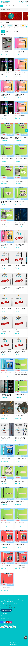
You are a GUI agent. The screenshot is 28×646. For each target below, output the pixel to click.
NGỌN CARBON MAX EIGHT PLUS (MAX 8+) (6, 395)
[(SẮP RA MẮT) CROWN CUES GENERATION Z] (7, 300)
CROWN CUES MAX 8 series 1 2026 (20, 73)
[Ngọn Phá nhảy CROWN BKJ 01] (7, 193)
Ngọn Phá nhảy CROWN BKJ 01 (6, 202)
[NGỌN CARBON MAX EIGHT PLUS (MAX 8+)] (7, 386)
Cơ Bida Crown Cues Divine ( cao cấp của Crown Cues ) (5, 438)
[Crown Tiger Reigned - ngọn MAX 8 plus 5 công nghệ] (21, 43)
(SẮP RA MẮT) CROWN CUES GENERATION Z (6, 309)
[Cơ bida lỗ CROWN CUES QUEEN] (21, 450)
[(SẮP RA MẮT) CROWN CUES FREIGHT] (21, 236)
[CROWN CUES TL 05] (7, 514)
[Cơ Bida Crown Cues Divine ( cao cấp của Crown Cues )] (7, 429)
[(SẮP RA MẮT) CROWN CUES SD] (7, 343)
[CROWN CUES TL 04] (21, 514)
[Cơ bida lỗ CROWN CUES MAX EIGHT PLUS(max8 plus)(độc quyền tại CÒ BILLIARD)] (21, 364)
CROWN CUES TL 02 (19, 544)
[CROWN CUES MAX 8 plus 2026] (21, 107)
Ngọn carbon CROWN (6, 587)
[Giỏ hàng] (26, 2)
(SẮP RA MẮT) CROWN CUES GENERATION (20, 309)
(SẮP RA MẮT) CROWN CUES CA (20, 330)
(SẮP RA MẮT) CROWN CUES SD (6, 352)
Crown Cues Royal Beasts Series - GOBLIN (21, 159)
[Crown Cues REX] (21, 407)
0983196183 (8, 605)
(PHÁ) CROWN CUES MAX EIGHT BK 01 (7, 502)
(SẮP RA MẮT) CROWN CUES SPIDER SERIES (6, 330)
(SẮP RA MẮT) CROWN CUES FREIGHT (20, 245)
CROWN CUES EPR (5, 458)
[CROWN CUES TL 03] (7, 536)
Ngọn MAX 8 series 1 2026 (5, 73)
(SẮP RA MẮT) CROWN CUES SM (20, 352)
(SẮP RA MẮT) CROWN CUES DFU (6, 288)
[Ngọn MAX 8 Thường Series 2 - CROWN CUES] (21, 172)
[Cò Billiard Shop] (5, 2)
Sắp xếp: (9, 31)
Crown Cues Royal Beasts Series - (21, 138)
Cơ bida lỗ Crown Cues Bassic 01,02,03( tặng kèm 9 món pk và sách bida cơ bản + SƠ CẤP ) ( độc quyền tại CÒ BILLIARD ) (20, 566)
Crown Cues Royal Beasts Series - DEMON (7, 180)
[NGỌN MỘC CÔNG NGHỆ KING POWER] (7, 472)
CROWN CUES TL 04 (20, 522)
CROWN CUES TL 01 (5, 565)
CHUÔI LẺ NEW (4, 51)
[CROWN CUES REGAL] (7, 364)
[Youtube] (7, 622)
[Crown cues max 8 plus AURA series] (7, 236)
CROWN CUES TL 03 (6, 544)
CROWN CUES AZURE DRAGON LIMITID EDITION (20, 223)
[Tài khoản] (23, 2)
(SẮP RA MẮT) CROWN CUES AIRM (6, 266)
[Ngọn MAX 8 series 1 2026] (7, 64)
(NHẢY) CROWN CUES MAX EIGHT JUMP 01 (20, 480)
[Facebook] (1, 622)
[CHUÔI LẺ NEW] (7, 43)
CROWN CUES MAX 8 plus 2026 (20, 116)
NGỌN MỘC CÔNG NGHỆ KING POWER (7, 480)
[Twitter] (4, 622)
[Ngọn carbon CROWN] (7, 579)
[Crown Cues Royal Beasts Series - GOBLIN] (21, 150)
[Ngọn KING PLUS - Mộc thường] (21, 193)
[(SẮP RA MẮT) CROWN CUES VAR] (21, 257)
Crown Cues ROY (5, 415)
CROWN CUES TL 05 (6, 522)
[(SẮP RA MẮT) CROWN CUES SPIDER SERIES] (7, 322)
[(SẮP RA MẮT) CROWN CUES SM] (21, 343)
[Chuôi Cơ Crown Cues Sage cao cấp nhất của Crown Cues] (21, 429)
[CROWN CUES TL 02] (21, 536)
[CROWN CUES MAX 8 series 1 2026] (21, 64)
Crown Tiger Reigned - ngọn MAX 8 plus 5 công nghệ (20, 52)
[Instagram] (10, 622)
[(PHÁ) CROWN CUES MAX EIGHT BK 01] (7, 493)
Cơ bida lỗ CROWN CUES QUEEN (20, 459)
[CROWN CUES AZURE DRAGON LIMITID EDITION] (21, 214)
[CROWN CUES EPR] (7, 450)
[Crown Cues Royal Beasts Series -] (21, 129)
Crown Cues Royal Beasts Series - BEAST (7, 159)
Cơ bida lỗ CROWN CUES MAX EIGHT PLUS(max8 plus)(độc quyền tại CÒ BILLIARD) (20, 373)
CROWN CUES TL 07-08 (20, 394)
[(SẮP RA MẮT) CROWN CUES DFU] (7, 279)
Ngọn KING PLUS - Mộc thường (20, 202)
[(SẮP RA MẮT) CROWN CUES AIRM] (7, 257)
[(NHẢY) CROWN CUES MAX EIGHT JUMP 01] (21, 472)
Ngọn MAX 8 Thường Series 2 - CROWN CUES (20, 180)
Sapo (17, 644)
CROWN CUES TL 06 (20, 501)
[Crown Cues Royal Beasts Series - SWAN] (7, 129)
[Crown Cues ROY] (7, 407)
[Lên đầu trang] (26, 634)
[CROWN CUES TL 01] (7, 557)
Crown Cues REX (19, 415)
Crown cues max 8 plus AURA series (6, 245)
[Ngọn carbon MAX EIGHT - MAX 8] (7, 214)
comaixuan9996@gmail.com (10, 607)
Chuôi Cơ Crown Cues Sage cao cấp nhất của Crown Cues (20, 438)
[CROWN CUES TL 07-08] (21, 386)
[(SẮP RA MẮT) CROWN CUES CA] (21, 322)
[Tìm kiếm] (5, 6)
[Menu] (1, 6)
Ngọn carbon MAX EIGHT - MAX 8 (6, 223)
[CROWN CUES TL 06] (21, 493)
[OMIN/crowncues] (11, 16)
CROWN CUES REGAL (6, 372)
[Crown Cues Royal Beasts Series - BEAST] (7, 150)
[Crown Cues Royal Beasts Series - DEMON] (7, 172)
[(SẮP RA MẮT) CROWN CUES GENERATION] (21, 300)
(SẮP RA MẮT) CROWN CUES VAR (20, 266)
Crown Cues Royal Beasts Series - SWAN (7, 138)
